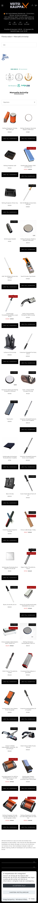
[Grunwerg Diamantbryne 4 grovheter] (28, 660)
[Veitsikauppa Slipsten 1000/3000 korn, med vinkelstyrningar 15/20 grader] (28, 766)
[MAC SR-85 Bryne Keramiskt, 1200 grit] (28, 192)
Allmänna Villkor (21, 899)
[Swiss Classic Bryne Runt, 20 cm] (28, 483)
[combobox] (19, 45)
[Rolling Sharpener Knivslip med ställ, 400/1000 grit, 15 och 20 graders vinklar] (10, 804)
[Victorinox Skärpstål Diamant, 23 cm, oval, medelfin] (28, 445)
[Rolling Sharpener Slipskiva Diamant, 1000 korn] (28, 228)
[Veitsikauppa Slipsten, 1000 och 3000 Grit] (28, 155)
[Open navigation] (4, 5)
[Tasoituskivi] (10, 408)
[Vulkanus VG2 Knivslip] (10, 341)
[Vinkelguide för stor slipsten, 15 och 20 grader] (10, 698)
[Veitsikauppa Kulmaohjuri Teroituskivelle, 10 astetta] (10, 445)
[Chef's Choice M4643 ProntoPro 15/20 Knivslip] (28, 303)
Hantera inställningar (18, 892)
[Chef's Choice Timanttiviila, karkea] (10, 660)
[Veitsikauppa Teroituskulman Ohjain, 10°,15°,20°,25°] (10, 556)
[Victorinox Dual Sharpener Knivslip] (10, 519)
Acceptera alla (19, 886)
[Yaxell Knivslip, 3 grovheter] (28, 265)
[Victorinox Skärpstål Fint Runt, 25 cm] (28, 341)
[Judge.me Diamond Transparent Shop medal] (10, 77)
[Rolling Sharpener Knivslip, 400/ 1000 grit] (10, 117)
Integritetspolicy (9, 899)
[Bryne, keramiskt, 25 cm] (10, 594)
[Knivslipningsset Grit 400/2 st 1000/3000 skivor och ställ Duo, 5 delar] (10, 766)
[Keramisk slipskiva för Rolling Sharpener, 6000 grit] (10, 379)
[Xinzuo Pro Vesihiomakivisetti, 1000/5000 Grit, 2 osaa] (28, 594)
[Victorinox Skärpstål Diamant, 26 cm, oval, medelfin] (28, 408)
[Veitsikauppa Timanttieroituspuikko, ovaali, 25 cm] (10, 303)
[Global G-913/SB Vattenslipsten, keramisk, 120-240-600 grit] (10, 735)
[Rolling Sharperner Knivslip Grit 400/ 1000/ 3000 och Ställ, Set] (28, 804)
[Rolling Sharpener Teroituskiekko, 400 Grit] (28, 631)
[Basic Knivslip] (10, 483)
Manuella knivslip (21, 37)
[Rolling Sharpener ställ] (10, 155)
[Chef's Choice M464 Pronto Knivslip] (28, 735)
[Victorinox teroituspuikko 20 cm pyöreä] (28, 698)
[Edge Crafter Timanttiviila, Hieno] (28, 556)
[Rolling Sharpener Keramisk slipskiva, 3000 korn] (28, 117)
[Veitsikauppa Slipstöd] (10, 228)
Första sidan (7, 37)
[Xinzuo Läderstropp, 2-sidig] (28, 519)
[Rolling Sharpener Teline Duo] (10, 192)
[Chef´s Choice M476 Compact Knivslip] (28, 379)
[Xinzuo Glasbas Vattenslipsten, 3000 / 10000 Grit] (10, 631)
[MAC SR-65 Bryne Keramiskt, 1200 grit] (10, 265)
